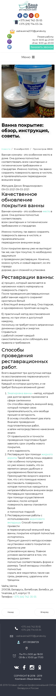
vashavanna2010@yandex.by (31, 31)
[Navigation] (28, 57)
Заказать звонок (41, 47)
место (46, 211)
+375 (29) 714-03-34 (30, 24)
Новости (5, 149)
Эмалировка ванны (19, 393)
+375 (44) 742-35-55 (30, 20)
